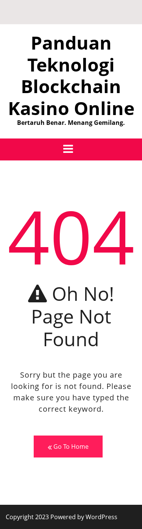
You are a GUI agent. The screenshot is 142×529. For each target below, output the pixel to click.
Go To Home (70, 446)
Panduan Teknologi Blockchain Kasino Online (71, 75)
